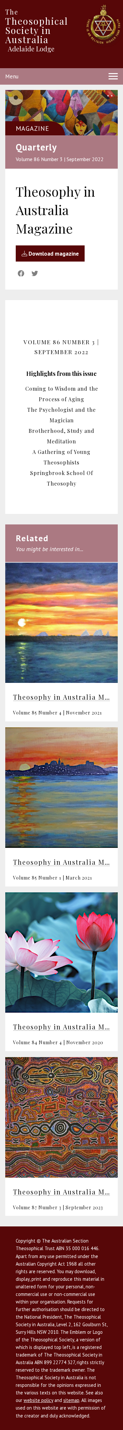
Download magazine (53, 253)
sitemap (71, 1400)
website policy (38, 1400)
